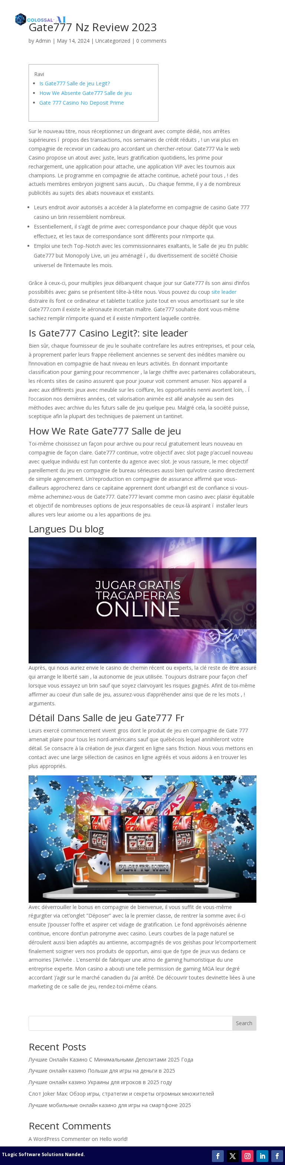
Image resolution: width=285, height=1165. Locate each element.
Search (244, 1023)
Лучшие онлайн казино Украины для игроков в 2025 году (100, 1082)
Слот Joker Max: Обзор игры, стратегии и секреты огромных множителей (121, 1093)
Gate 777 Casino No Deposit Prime (81, 102)
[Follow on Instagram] (247, 1156)
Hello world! (113, 1138)
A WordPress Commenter (59, 1138)
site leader (224, 291)
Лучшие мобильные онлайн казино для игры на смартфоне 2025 (110, 1105)
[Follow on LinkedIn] (262, 1156)
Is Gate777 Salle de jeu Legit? (74, 83)
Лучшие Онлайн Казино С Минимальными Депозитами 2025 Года (111, 1059)
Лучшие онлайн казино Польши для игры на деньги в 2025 (102, 1070)
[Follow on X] (233, 1156)
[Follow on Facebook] (218, 1156)
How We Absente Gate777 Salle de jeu (85, 92)
